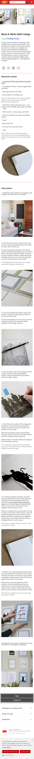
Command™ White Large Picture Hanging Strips (14, 58)
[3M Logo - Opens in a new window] (4, 2)
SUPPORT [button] (6, 719)
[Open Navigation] (31, 2)
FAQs (17, 696)
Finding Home (13, 39)
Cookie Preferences (25, 731)
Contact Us (17, 700)
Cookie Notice (6, 747)
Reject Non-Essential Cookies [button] (11, 751)
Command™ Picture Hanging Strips (15, 503)
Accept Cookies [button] (25, 751)
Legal (10, 729)
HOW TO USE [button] (7, 714)
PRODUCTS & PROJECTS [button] (12, 708)
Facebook (3, 68)
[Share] (18, 68)
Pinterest (13, 68)
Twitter (8, 68)
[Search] (26, 2)
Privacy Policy (16, 729)
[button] (8, 755)
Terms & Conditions (14, 731)
